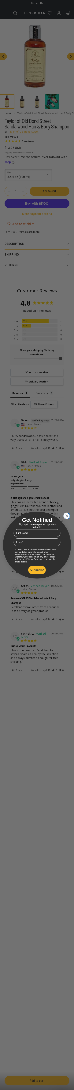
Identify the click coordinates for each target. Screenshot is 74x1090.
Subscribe (37, 570)
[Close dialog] (67, 516)
